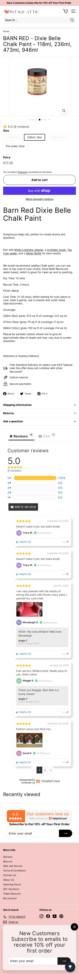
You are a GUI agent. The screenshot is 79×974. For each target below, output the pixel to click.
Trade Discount (12, 893)
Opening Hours (12, 884)
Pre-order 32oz (15, 146)
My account (10, 898)
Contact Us (9, 875)
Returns (8, 413)
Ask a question (13, 421)
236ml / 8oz (34, 137)
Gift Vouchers (11, 889)
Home (6, 31)
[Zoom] (63, 110)
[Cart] (65, 11)
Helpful (23, 541)
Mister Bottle (34, 253)
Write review (25, 507)
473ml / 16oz (57, 137)
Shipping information (17, 405)
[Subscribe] (64, 961)
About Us (8, 879)
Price (6, 157)
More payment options (39, 199)
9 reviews (14, 470)
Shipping (22, 172)
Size (6, 130)
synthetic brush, (57, 249)
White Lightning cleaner (28, 249)
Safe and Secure (12, 865)
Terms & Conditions (14, 870)
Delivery (7, 856)
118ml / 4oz (13, 137)
